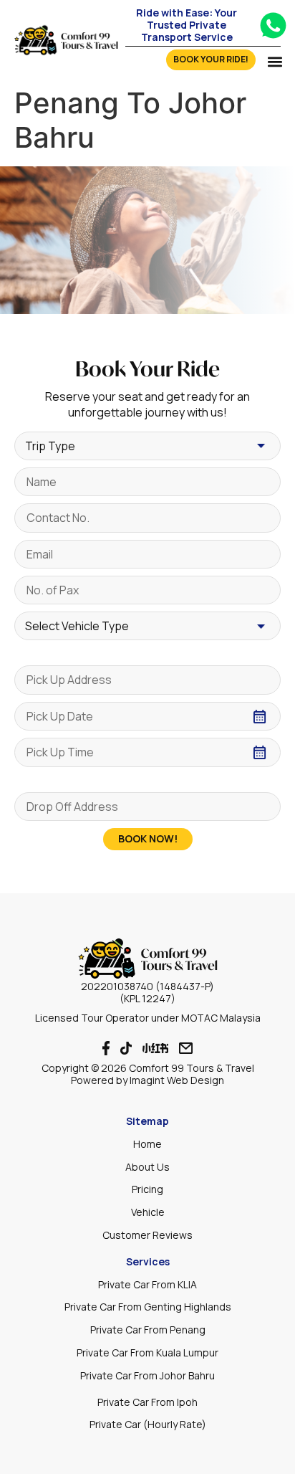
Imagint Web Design (177, 1080)
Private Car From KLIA (147, 1284)
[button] (274, 61)
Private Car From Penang (147, 1329)
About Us (147, 1167)
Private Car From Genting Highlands (147, 1306)
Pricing (147, 1189)
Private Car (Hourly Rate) (148, 1424)
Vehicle (148, 1212)
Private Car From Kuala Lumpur (147, 1352)
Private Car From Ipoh (147, 1402)
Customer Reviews (147, 1235)
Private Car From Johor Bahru (147, 1375)
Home (147, 1144)
